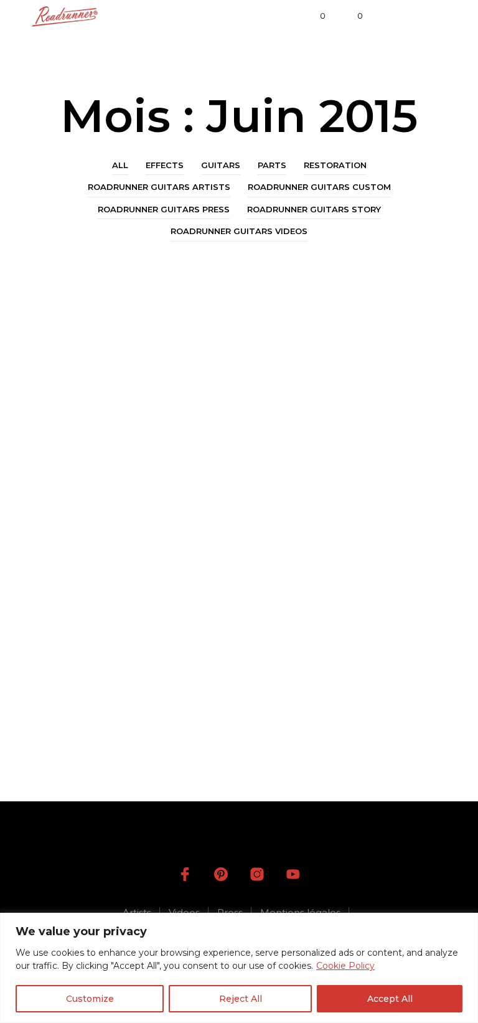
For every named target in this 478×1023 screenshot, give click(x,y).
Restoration (335, 165)
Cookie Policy (345, 965)
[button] (314, 16)
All (120, 165)
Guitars (220, 165)
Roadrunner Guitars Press (164, 209)
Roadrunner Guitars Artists (159, 187)
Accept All (390, 998)
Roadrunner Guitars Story (314, 209)
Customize (90, 998)
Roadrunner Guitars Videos (239, 231)
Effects (165, 165)
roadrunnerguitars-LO (94, 739)
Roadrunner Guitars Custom (319, 187)
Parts (272, 165)
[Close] (464, 923)
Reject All (240, 998)
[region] (239, 968)
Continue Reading (96, 764)
